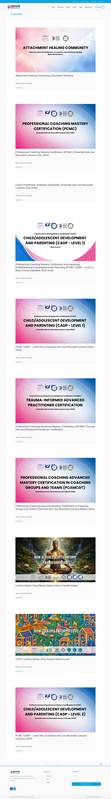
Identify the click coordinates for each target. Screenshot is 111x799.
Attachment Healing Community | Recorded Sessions (44, 75)
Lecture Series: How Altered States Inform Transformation (46, 585)
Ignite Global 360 (96, 797)
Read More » (19, 88)
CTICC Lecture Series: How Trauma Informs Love (42, 659)
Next (101, 764)
